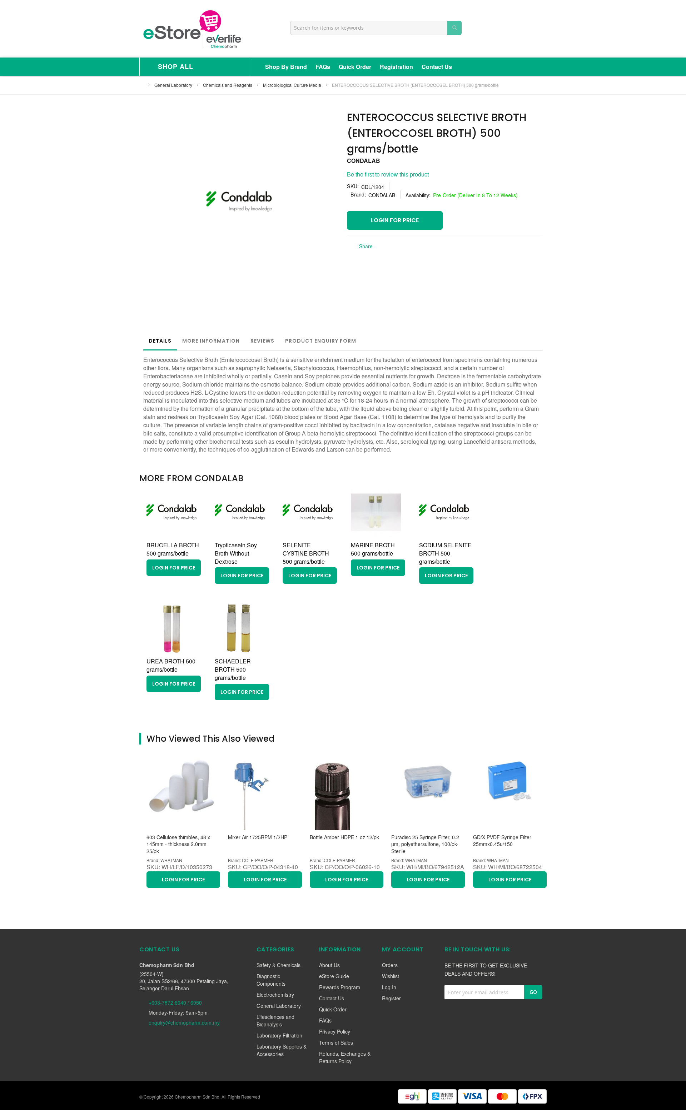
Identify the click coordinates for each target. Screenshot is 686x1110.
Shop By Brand (286, 67)
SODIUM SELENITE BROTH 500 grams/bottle (445, 553)
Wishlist (390, 976)
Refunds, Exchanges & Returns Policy (345, 1057)
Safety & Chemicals (278, 965)
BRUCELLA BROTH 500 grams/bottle (172, 549)
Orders (390, 965)
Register (391, 998)
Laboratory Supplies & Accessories (282, 1050)
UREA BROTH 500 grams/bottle (170, 665)
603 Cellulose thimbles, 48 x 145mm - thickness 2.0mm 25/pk (178, 844)
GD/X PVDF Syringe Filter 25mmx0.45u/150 (502, 841)
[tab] (160, 341)
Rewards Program (339, 987)
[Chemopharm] (191, 28)
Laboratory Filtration (279, 1035)
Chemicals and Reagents (228, 85)
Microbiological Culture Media (292, 85)
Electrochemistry (275, 994)
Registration (396, 67)
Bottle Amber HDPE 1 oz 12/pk (344, 837)
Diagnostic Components (271, 979)
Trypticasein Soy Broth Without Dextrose (236, 553)
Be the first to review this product (388, 174)
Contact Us (437, 67)
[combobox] (376, 28)
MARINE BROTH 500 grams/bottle (373, 549)
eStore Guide (334, 976)
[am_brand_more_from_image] (171, 535)
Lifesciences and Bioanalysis (275, 1020)
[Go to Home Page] (141, 85)
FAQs (322, 67)
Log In (389, 987)
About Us (329, 965)
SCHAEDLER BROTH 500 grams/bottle (233, 669)
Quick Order (355, 67)
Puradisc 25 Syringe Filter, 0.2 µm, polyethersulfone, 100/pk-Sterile (425, 844)
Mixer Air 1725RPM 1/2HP (257, 837)
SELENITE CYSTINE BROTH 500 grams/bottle (306, 553)
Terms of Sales (336, 1042)
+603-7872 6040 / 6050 (175, 1002)
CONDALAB (363, 160)
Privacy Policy (334, 1031)
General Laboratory (173, 85)
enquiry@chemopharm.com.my (184, 1022)
